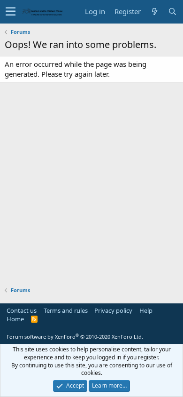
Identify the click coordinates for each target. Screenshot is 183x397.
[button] (10, 12)
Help (145, 310)
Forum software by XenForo (75, 336)
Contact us (22, 310)
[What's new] (154, 11)
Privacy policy (113, 310)
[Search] (172, 11)
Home (15, 319)
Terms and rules (66, 310)
